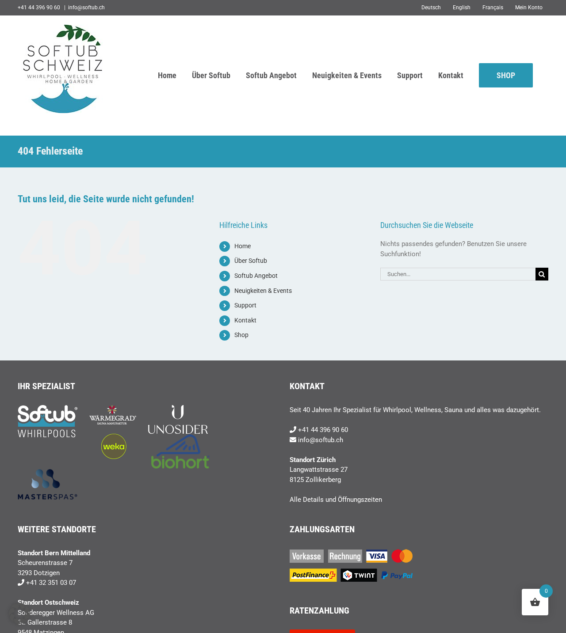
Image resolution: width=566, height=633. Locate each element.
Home (242, 246)
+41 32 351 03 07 (51, 583)
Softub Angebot (256, 275)
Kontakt (245, 320)
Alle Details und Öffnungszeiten (336, 500)
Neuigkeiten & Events (263, 290)
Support (245, 305)
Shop (241, 334)
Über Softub (250, 260)
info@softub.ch (86, 7)
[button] (19, 613)
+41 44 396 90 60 (323, 430)
